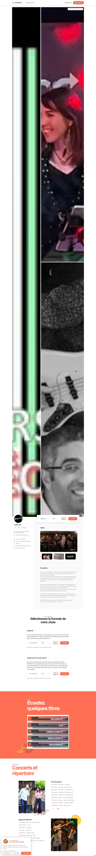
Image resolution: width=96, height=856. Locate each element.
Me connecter (78, 2)
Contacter (72, 518)
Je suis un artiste (68, 2)
